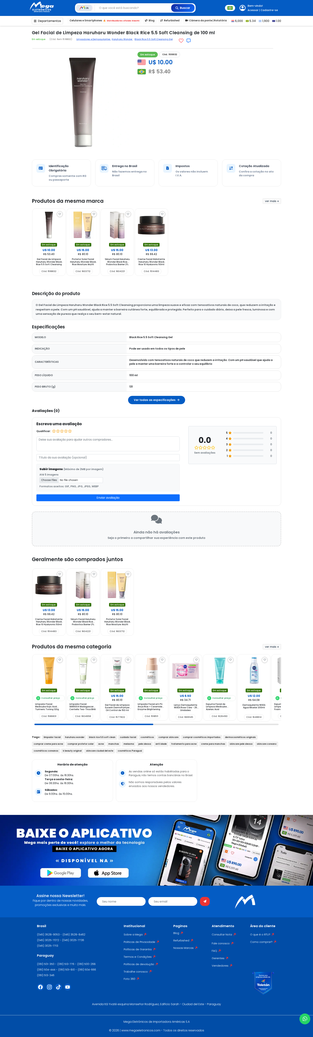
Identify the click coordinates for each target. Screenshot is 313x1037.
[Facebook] (41, 989)
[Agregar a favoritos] (181, 40)
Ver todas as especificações (155, 400)
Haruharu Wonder (122, 39)
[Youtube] (68, 989)
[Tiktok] (59, 989)
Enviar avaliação (108, 498)
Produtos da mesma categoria (71, 646)
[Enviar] (205, 901)
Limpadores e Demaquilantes (93, 39)
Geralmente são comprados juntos (77, 559)
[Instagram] (50, 989)
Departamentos (49, 21)
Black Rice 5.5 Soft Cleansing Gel (154, 39)
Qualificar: (43, 431)
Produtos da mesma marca (68, 201)
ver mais (271, 201)
